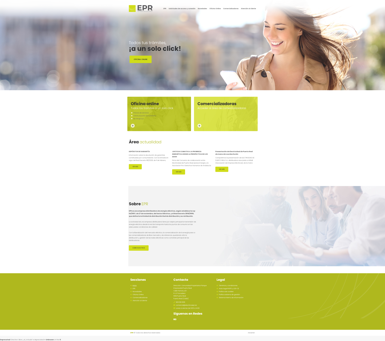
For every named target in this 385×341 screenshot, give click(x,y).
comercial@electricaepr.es (186, 305)
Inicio (135, 286)
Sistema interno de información (231, 298)
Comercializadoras (140, 298)
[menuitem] (164, 8)
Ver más (135, 167)
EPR (134, 289)
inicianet (251, 333)
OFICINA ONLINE (140, 59)
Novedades (137, 292)
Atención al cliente (140, 301)
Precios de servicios (141, 113)
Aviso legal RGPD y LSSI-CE (229, 289)
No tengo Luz (139, 118)
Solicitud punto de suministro (145, 116)
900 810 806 (180, 302)
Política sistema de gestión (229, 295)
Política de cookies (226, 292)
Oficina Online (138, 295)
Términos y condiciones (228, 286)
